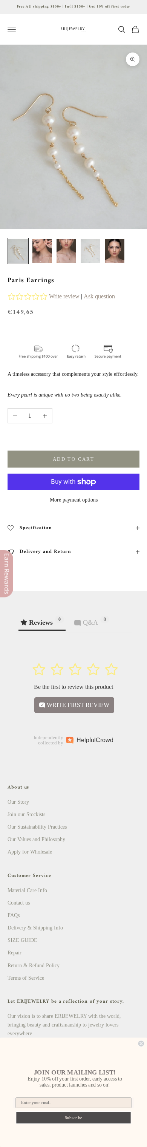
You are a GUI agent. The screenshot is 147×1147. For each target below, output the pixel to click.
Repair (14, 953)
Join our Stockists (26, 814)
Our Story (18, 802)
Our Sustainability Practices (37, 827)
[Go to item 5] (114, 251)
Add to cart (73, 459)
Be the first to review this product (73, 687)
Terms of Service (26, 978)
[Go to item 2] (42, 251)
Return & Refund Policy (34, 965)
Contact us (19, 903)
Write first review (77, 705)
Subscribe (73, 1118)
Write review (64, 296)
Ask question (99, 296)
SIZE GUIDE (22, 940)
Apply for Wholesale (30, 852)
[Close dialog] (141, 1043)
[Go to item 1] (18, 251)
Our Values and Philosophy (36, 839)
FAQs (14, 915)
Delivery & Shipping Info (35, 928)
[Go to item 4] (90, 251)
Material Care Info (27, 890)
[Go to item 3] (66, 251)
